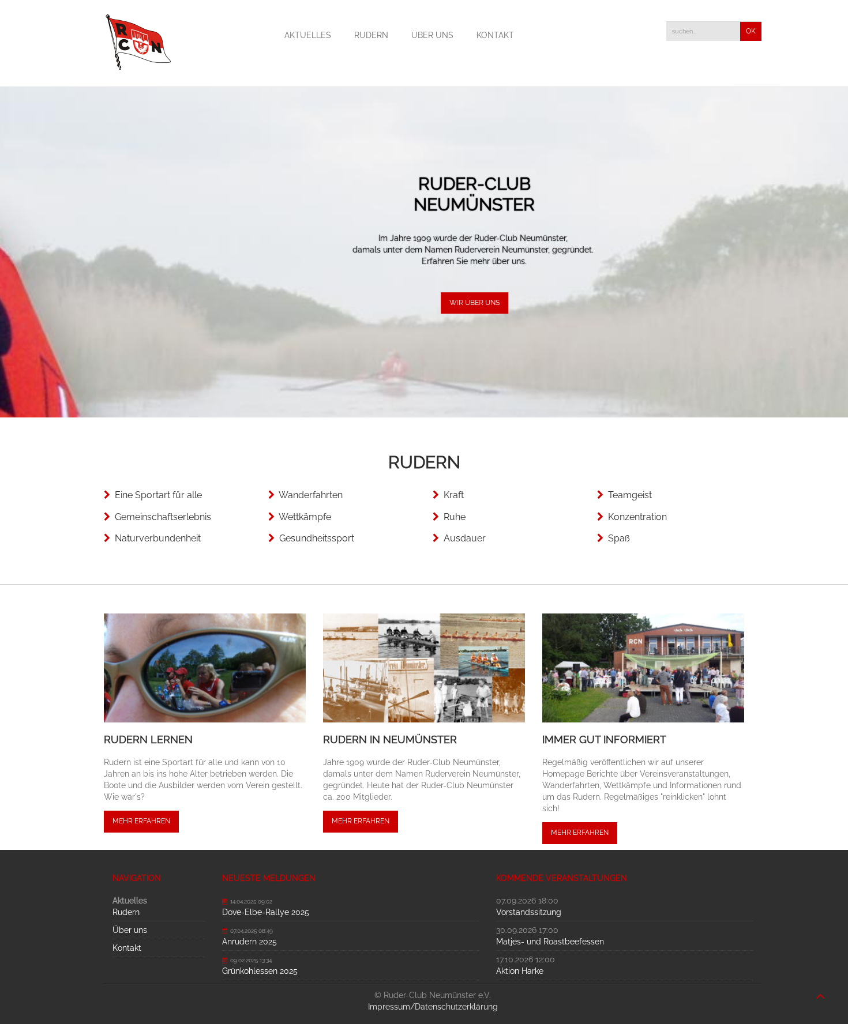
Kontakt (495, 35)
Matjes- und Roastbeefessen (550, 941)
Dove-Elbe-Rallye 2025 (265, 912)
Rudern (371, 35)
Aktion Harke (519, 971)
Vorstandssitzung (528, 912)
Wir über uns (424, 303)
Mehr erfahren (141, 821)
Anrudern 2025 (249, 941)
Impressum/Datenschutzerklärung (433, 1006)
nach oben (820, 990)
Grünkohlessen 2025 (260, 971)
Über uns (432, 35)
